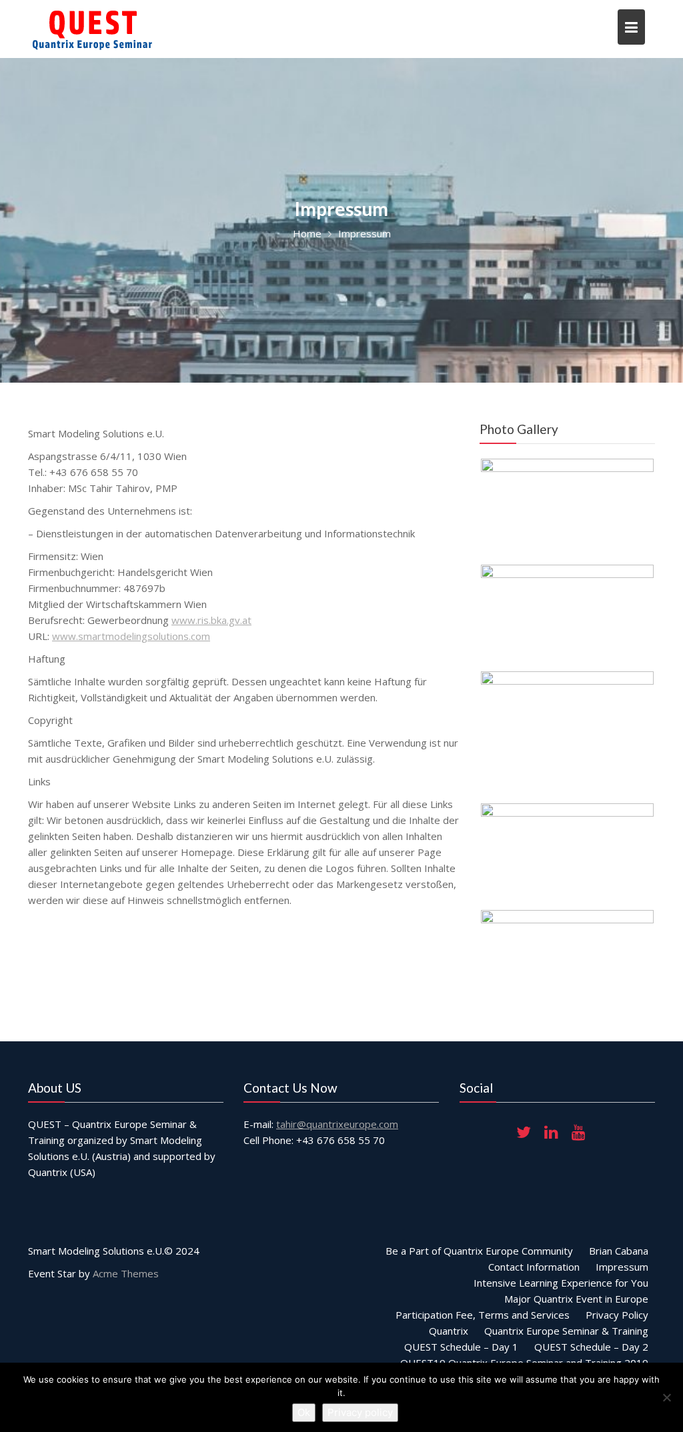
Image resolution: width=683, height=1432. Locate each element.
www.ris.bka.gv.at (211, 620)
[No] (666, 1397)
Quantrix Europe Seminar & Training (566, 1330)
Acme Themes (126, 1273)
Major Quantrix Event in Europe (576, 1298)
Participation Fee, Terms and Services (483, 1314)
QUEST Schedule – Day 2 (591, 1346)
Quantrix (448, 1330)
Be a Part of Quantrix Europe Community (479, 1250)
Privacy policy (360, 1412)
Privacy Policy (617, 1314)
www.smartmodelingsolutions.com (131, 636)
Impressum (622, 1266)
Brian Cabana (618, 1250)
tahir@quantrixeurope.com (337, 1124)
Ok (303, 1412)
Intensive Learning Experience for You (561, 1282)
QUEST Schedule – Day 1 (461, 1346)
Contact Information (534, 1266)
